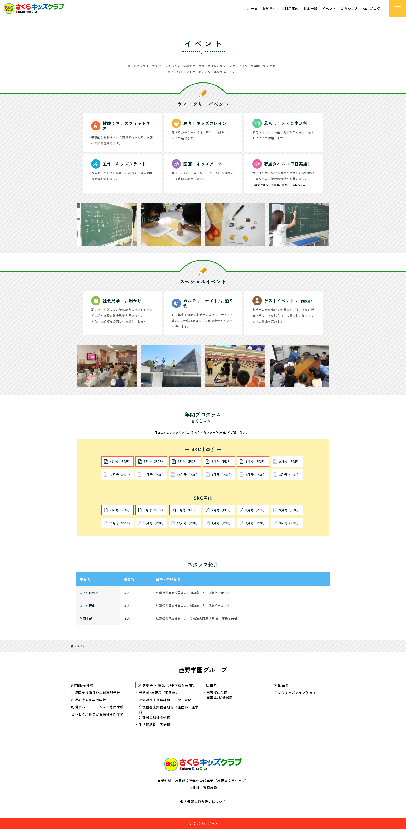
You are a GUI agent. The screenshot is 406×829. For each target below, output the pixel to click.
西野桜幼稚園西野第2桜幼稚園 (219, 695)
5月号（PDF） (154, 461)
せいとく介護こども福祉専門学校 (97, 714)
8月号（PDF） (255, 461)
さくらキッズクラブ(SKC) (294, 692)
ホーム (252, 8)
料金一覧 (310, 8)
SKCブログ (371, 8)
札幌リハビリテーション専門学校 (97, 707)
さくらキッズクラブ (205, 823)
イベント (329, 8)
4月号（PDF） (120, 461)
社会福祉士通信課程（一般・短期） (167, 699)
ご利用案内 (290, 8)
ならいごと (349, 8)
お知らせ (269, 8)
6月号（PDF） (188, 461)
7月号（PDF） (222, 461)
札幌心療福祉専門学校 (88, 699)
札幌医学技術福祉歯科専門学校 (95, 692)
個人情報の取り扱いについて (203, 801)
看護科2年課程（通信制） (159, 692)
